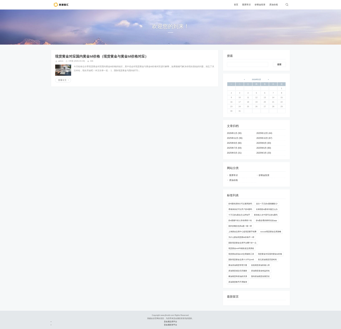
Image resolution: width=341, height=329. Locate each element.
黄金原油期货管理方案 (237, 265)
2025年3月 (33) (263, 153)
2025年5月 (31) (234, 153)
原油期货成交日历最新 (237, 271)
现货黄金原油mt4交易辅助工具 (241, 254)
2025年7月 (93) (234, 148)
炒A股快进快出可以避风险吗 (240, 204)
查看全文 (62, 80)
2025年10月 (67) (264, 138)
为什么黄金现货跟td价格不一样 (241, 237)
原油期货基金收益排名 (260, 271)
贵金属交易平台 (170, 321)
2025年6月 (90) (263, 148)
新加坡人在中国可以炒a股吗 (265, 215)
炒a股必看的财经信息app (266, 220)
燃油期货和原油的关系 (237, 276)
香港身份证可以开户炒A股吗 (240, 209)
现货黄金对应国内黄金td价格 (270, 254)
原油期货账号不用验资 (237, 282)
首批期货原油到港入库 (260, 265)
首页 (236, 4)
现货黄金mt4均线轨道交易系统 (241, 248)
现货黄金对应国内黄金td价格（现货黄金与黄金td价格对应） (101, 56)
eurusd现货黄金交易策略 (270, 232)
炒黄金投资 (260, 4)
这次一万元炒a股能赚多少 (267, 204)
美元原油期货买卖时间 (267, 259)
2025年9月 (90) (234, 143)
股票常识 (246, 4)
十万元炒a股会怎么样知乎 (239, 215)
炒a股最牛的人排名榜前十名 (240, 220)
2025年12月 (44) (264, 133)
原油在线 (273, 4)
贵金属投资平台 (170, 325)
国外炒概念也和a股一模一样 (240, 226)
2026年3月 (256, 79)
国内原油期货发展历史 (260, 276)
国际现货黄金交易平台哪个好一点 (242, 243)
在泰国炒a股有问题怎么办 (267, 209)
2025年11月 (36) (234, 138)
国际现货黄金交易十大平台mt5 (241, 259)
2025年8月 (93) (263, 143)
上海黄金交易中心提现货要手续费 (242, 232)
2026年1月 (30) (234, 133)
